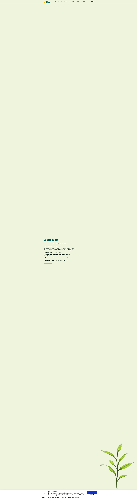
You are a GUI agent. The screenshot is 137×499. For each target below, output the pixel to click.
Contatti (78, 1)
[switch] (59, 497)
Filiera (70, 1)
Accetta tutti (92, 492)
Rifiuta (92, 496)
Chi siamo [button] (55, 1)
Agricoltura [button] (65, 1)
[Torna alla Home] (47, 2)
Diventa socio (83, 1)
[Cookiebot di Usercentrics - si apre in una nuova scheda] (44, 497)
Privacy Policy (57, 495)
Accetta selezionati (92, 494)
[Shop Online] (89, 1)
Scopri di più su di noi (47, 263)
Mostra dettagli (77, 497)
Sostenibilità (74, 1)
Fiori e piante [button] (60, 1)
